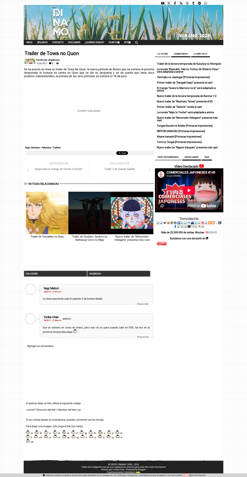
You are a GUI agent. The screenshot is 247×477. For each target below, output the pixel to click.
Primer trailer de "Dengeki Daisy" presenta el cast (184, 82)
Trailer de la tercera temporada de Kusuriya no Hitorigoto (189, 63)
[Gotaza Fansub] (178, 226)
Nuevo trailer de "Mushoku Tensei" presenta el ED (185, 101)
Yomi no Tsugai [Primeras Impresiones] (179, 142)
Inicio (29, 42)
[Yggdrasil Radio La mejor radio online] (161, 223)
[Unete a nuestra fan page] (175, 3)
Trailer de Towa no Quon (52, 53)
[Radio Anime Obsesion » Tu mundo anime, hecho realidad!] (189, 223)
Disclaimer (74, 42)
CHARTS (112, 42)
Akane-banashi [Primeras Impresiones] (179, 136)
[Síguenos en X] (168, 3)
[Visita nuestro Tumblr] (193, 3)
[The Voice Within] (192, 226)
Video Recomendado (168, 157)
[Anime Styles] (199, 223)
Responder (143, 304)
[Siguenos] (187, 3)
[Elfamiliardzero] (219, 223)
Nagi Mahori (51, 288)
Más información (197, 475)
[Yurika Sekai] (206, 223)
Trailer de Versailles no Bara (47, 236)
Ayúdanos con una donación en (188, 238)
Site (126, 42)
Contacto (58, 42)
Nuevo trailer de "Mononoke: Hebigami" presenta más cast (132, 238)
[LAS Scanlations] (178, 223)
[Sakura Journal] (199, 226)
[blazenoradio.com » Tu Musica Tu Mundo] (213, 223)
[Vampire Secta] (171, 223)
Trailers (57, 147)
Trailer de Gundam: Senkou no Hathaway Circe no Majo (89, 238)
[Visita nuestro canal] (162, 3)
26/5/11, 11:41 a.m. (53, 292)
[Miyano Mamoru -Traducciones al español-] (209, 223)
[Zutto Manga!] (195, 223)
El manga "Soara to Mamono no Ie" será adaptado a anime (186, 89)
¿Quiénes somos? (94, 42)
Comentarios (181, 54)
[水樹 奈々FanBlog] (175, 223)
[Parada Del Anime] (192, 223)
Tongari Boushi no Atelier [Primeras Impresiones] (185, 125)
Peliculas (46, 147)
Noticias (35, 147)
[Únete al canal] (199, 3)
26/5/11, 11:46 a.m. (53, 320)
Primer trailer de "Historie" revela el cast (179, 106)
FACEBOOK (95, 273)
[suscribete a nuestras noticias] (181, 3)
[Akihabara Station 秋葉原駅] (216, 223)
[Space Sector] (182, 226)
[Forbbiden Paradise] (182, 223)
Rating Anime (191, 157)
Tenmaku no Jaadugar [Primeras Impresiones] (183, 77)
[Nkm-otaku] (189, 226)
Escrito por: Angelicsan (48, 60)
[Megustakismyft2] (175, 226)
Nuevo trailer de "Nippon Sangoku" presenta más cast (187, 147)
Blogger (142, 469)
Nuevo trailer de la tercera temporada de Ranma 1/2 (186, 96)
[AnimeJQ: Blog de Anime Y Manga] (202, 226)
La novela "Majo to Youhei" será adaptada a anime (185, 112)
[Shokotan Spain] (202, 223)
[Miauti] (164, 223)
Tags (206, 157)
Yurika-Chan (51, 317)
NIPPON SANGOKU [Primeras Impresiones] (181, 131)
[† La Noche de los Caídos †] (158, 223)
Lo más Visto (200, 54)
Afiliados (42, 42)
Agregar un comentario (40, 346)
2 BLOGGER (31, 273)
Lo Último (162, 54)
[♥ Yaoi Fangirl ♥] (168, 223)
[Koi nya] (185, 223)
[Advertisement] (79, 256)
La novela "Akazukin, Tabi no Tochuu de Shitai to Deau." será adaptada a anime (188, 70)
